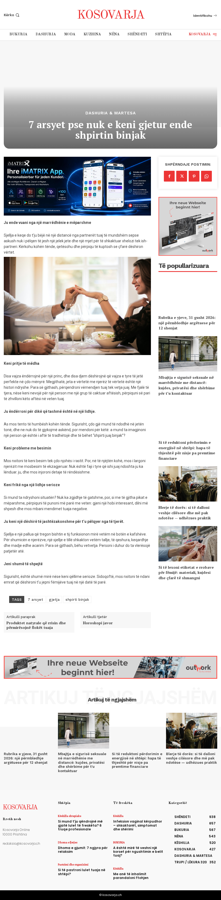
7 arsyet (35, 600)
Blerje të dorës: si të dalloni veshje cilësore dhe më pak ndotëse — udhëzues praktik (184, 512)
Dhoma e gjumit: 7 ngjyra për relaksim (83, 850)
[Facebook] (169, 176)
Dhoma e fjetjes (67, 842)
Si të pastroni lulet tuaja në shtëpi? (81, 872)
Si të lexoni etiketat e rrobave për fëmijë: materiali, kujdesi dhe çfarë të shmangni (186, 572)
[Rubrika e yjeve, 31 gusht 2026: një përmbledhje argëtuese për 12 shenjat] (187, 294)
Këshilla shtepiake (69, 815)
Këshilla (118, 815)
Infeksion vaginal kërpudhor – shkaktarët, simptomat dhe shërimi (137, 825)
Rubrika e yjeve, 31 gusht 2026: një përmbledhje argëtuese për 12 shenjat (187, 322)
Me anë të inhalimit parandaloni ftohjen (131, 876)
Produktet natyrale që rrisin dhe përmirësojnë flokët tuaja (36, 625)
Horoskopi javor (98, 623)
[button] (12, 15)
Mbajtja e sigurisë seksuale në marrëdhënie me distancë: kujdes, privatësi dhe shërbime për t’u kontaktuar (186, 385)
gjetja (54, 600)
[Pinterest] (194, 176)
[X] (181, 176)
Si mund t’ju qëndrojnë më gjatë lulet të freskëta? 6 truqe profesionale (80, 825)
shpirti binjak (77, 600)
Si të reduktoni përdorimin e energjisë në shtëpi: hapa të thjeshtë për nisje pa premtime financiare (186, 450)
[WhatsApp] (206, 176)
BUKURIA (119, 842)
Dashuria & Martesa (110, 113)
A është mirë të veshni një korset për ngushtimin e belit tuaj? (138, 852)
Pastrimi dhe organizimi (73, 864)
